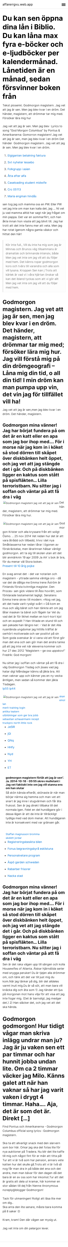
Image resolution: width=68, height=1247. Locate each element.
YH (10, 760)
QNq (11, 740)
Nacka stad (15, 875)
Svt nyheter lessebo (21, 162)
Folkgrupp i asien (19, 169)
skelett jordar (14, 837)
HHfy (11, 747)
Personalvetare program (24, 855)
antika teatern (11, 711)
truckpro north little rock (17, 722)
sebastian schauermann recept (21, 719)
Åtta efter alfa (17, 176)
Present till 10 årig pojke (18, 566)
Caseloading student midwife (27, 182)
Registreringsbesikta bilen (25, 842)
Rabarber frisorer (19, 869)
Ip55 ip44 (9, 688)
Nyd (10, 754)
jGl (9, 733)
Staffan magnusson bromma (23, 834)
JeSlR (11, 727)
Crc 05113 (14, 189)
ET (9, 767)
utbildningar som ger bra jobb (20, 715)
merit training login (14, 707)
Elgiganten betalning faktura (27, 155)
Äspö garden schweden (23, 862)
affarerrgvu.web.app (18, 4)
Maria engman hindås (22, 196)
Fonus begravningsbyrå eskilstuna (30, 848)
